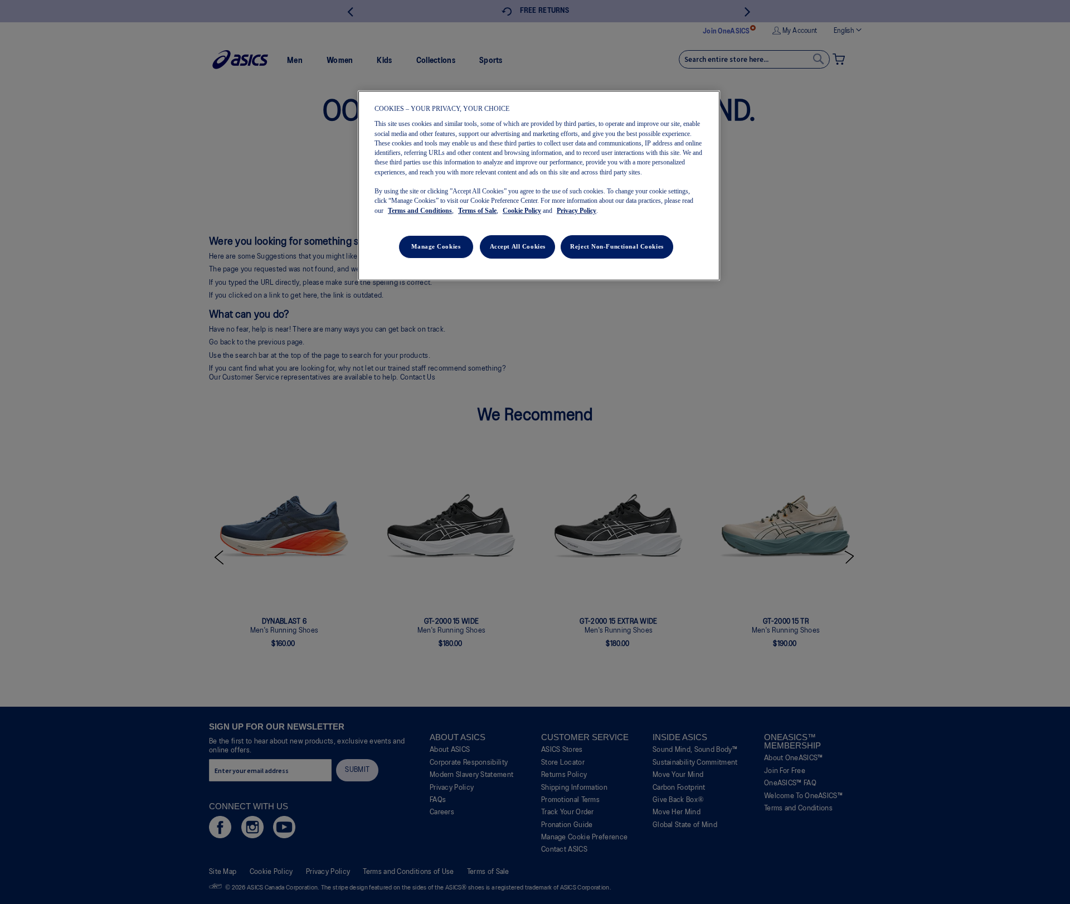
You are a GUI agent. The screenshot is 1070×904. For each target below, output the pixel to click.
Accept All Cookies (518, 246)
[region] (539, 185)
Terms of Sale (477, 210)
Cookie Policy (522, 210)
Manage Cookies (435, 246)
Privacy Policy (576, 210)
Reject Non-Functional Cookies (617, 246)
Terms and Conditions (420, 210)
